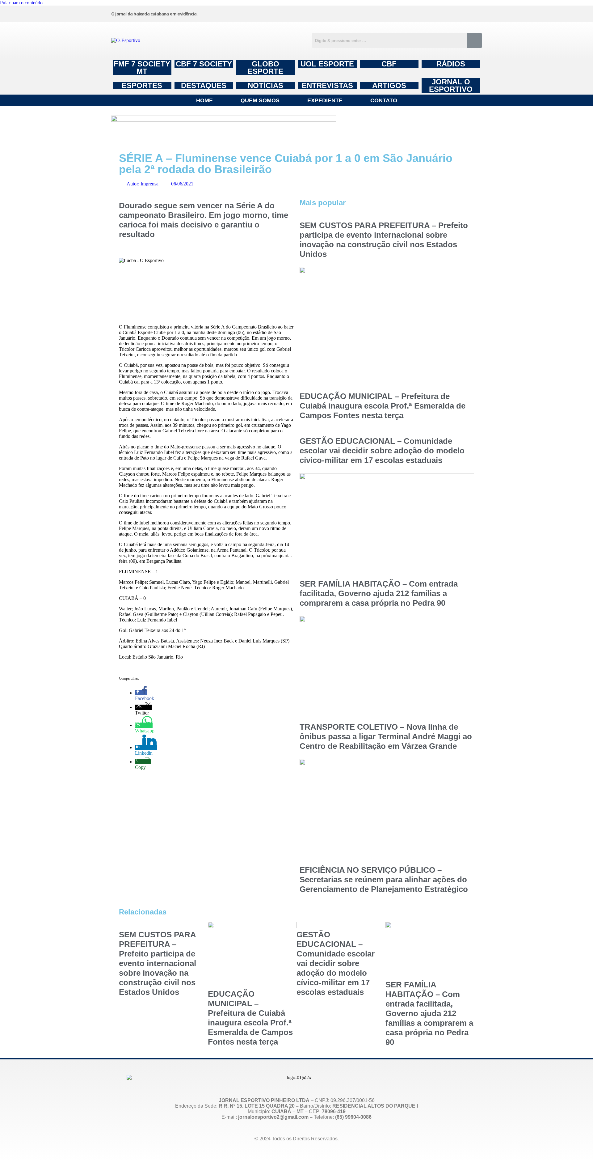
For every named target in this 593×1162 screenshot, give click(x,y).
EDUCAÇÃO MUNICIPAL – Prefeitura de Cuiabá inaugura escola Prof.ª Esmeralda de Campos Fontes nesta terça (382, 406)
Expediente (325, 100)
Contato (383, 100)
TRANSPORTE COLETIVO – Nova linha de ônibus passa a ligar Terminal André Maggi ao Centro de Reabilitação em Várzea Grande (386, 736)
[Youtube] (427, 13)
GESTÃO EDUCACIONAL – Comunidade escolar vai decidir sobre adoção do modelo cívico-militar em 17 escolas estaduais (382, 450)
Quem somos (260, 100)
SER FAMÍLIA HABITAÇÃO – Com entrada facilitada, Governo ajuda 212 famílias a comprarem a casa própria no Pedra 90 (379, 593)
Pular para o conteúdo (21, 2)
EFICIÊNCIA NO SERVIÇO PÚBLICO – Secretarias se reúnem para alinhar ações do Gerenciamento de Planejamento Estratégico (384, 879)
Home (204, 100)
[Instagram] (333, 13)
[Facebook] (380, 13)
